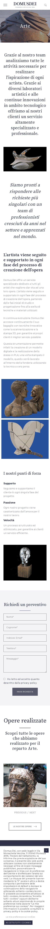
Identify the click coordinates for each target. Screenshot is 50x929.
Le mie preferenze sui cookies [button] (20, 917)
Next (32, 812)
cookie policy (30, 911)
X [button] (46, 850)
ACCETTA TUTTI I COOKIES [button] (18, 922)
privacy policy (29, 683)
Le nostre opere (22, 826)
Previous (20, 812)
